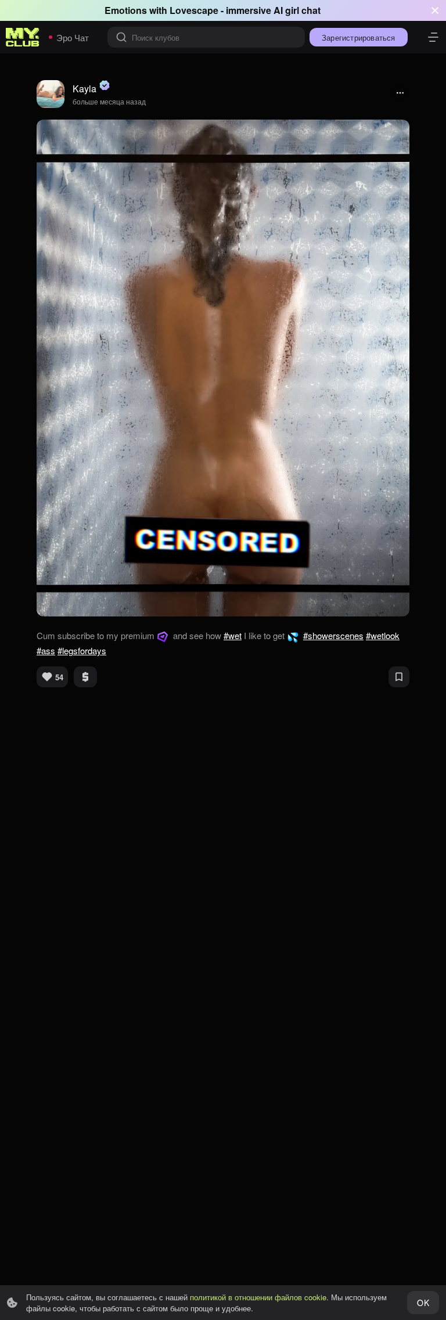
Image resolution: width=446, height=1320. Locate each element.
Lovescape (194, 10)
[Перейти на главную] (22, 37)
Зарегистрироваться (358, 37)
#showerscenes (333, 635)
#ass (46, 650)
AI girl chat (297, 10)
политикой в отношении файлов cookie (258, 1297)
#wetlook (383, 635)
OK (423, 1302)
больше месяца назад (109, 101)
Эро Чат (72, 37)
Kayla (84, 88)
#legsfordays (81, 650)
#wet (233, 635)
